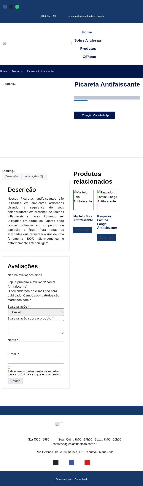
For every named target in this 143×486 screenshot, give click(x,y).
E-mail (13, 353)
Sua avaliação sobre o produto (31, 318)
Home (87, 32)
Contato (89, 57)
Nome (13, 339)
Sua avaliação (19, 306)
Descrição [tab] (11, 176)
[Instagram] (11, 7)
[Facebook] (5, 7)
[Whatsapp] (17, 7)
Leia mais (82, 229)
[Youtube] (87, 462)
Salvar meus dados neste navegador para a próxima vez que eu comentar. (34, 373)
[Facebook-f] (71, 462)
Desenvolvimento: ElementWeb (72, 479)
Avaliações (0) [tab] (34, 176)
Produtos (88, 48)
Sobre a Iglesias (88, 40)
